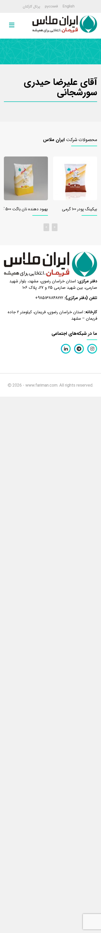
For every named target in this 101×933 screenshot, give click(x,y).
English (69, 6)
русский (51, 6)
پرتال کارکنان (31, 6)
